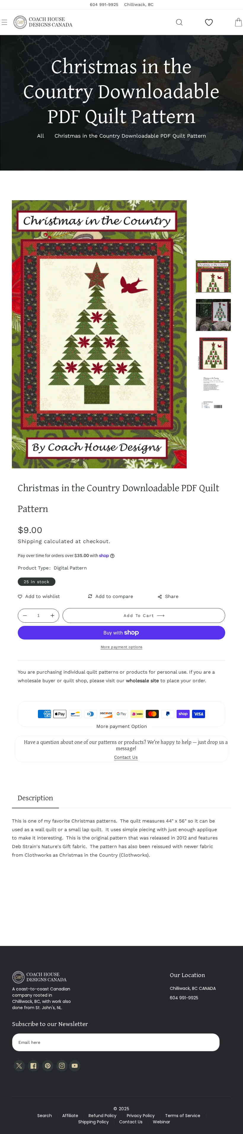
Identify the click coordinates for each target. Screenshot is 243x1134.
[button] (4, 22)
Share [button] (171, 596)
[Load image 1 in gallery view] (213, 276)
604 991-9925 (184, 998)
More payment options (122, 647)
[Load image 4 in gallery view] (213, 392)
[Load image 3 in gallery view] (213, 354)
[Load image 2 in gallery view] (213, 315)
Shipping (30, 541)
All (40, 136)
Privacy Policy (141, 1116)
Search (44, 1116)
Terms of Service (182, 1116)
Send (209, 1042)
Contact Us (131, 1122)
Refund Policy (102, 1116)
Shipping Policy (93, 1122)
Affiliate (70, 1116)
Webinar (161, 1122)
